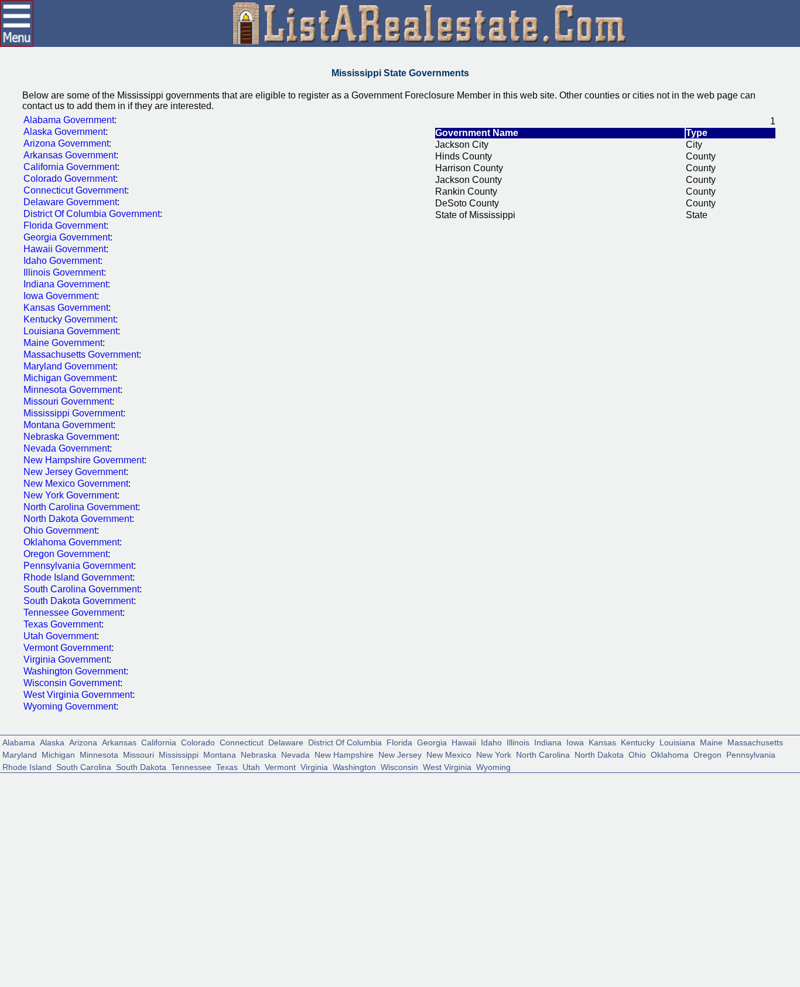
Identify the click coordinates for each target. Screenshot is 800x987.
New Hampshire (344, 754)
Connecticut (242, 741)
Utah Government (60, 636)
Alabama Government (68, 120)
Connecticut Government (75, 190)
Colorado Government (69, 179)
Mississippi (179, 754)
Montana (219, 754)
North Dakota (599, 754)
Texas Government (62, 624)
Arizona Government (66, 143)
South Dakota (141, 766)
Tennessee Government (72, 613)
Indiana (548, 741)
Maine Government (62, 343)
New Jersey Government (74, 472)
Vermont (280, 766)
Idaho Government (61, 261)
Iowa (575, 741)
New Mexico (448, 754)
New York (493, 754)
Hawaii (464, 741)
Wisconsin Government (71, 683)
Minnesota (99, 754)
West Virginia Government (77, 695)
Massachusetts (755, 741)
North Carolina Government (80, 507)
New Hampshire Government (83, 460)
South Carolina (83, 766)
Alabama (18, 741)
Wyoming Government (69, 706)
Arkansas (119, 741)
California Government (70, 167)
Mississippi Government (73, 413)
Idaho (491, 741)
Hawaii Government (64, 249)
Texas (227, 766)
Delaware (285, 741)
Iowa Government (60, 296)
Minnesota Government (71, 390)
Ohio (637, 754)
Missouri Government (67, 401)
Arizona (83, 741)
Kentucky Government (69, 319)
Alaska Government (64, 132)
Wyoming (493, 766)
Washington (354, 766)
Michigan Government (69, 378)
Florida (399, 741)
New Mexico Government (75, 484)
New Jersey (400, 754)
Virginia (314, 766)
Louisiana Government (70, 331)
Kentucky (638, 741)
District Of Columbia (345, 741)
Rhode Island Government (77, 577)
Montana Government (68, 425)
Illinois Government (63, 272)
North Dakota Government (77, 519)
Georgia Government (66, 237)
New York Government (70, 495)
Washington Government (74, 671)
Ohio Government (60, 530)
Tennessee (191, 766)
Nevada (295, 754)
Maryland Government (69, 366)
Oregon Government (65, 554)
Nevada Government (66, 448)
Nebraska (258, 754)
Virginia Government (66, 659)
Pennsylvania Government (78, 566)
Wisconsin (399, 766)
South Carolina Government (81, 589)
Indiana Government (65, 284)
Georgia (432, 741)
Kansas (602, 741)
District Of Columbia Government (91, 214)
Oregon (707, 754)
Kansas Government (65, 308)
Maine (711, 741)
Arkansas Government (69, 155)
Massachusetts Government (81, 354)
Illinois (518, 741)
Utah (251, 766)
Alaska (52, 741)
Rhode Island (27, 766)
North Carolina (543, 754)
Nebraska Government (70, 437)
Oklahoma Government (71, 542)
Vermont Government (67, 648)
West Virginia (447, 766)
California (158, 741)
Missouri (138, 754)
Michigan (58, 754)
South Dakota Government (78, 601)
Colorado (198, 741)
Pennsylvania (750, 754)
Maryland (19, 754)
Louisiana (677, 741)
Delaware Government (70, 202)
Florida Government (64, 225)
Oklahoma (670, 754)
